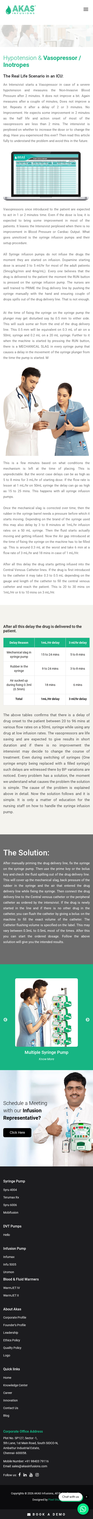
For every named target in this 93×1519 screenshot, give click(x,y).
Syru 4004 (10, 1190)
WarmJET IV (11, 1288)
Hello (6, 1235)
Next (87, 1020)
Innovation (10, 1400)
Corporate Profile (14, 1317)
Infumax (8, 1257)
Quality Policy (12, 1348)
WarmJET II (11, 1295)
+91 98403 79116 (37, 1461)
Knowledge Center (15, 1385)
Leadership (10, 1332)
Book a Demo (49, 1514)
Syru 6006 (10, 1205)
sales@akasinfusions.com (29, 1466)
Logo (6, 1355)
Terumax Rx (11, 1197)
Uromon (8, 1272)
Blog (6, 1415)
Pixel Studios (56, 1499)
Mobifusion (10, 1212)
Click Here (17, 1132)
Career (7, 1393)
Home (7, 1377)
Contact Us (10, 1408)
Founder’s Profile (14, 1325)
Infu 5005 (9, 1264)
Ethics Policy (11, 1340)
